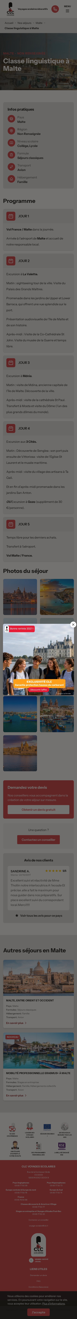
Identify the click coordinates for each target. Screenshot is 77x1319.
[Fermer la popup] (73, 625)
